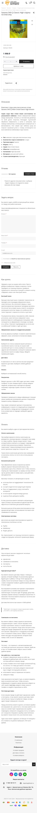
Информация (18, 747)
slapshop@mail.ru (28, 783)
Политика (18, 742)
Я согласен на (16, 259)
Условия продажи (18, 750)
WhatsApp (25, 774)
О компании (18, 740)
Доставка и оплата (18, 753)
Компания (18, 737)
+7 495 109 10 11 (11, 783)
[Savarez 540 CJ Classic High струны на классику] (18, 29)
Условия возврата (18, 755)
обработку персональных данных (20, 259)
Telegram (16, 774)
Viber (20, 774)
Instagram (11, 774)
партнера (12, 685)
